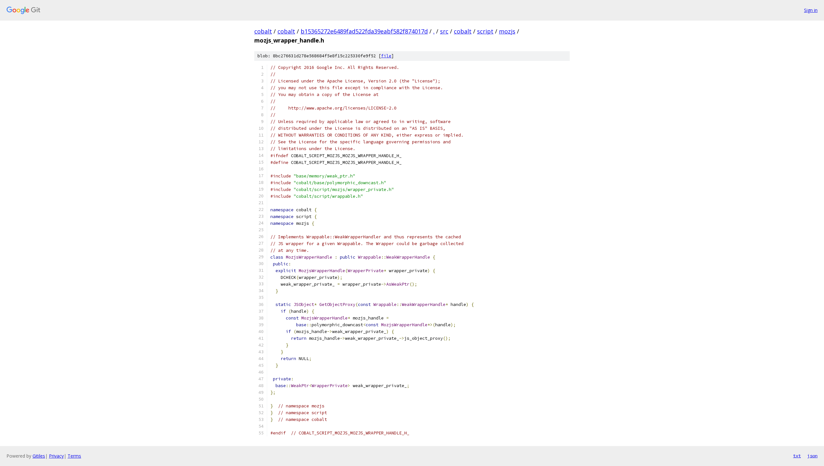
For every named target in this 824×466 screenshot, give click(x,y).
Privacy (56, 456)
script (485, 31)
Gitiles (39, 456)
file (386, 56)
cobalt (263, 31)
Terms (74, 456)
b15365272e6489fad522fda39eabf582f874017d (364, 31)
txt (797, 456)
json (812, 456)
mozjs (507, 31)
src (444, 31)
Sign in (811, 10)
